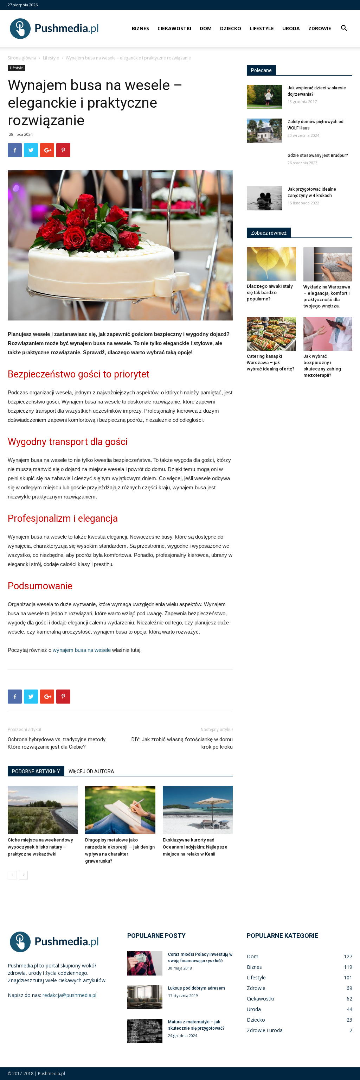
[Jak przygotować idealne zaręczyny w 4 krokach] (264, 198)
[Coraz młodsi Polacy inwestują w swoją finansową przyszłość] (144, 963)
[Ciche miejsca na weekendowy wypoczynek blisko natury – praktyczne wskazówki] (43, 810)
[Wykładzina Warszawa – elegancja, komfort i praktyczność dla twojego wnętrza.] (328, 264)
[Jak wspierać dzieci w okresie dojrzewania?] (264, 97)
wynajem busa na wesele (82, 650)
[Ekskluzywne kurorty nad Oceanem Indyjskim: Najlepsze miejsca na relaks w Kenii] (198, 810)
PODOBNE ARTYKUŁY (36, 771)
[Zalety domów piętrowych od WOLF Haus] (264, 131)
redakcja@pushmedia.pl (69, 995)
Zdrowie (319, 28)
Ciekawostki (174, 28)
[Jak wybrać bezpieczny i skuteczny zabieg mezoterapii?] (328, 334)
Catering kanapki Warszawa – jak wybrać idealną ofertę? (270, 362)
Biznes (140, 28)
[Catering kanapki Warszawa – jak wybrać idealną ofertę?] (271, 334)
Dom (206, 28)
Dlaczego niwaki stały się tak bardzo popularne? (269, 292)
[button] (343, 29)
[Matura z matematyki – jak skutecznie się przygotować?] (144, 1031)
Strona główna (22, 58)
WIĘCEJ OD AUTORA (91, 771)
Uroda (291, 28)
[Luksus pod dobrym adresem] (144, 997)
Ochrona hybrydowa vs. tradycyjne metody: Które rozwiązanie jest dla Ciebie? (57, 743)
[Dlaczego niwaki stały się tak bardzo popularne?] (271, 264)
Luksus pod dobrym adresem (196, 988)
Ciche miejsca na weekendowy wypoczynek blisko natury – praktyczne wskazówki (40, 847)
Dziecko (230, 28)
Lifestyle (262, 28)
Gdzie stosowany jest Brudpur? (318, 155)
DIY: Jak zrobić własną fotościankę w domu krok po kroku (182, 743)
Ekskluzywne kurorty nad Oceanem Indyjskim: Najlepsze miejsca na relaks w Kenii (195, 847)
